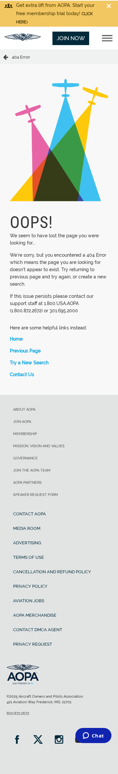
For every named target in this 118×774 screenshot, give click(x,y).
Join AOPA (22, 422)
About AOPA (24, 409)
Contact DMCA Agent (37, 629)
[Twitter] (38, 740)
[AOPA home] (22, 39)
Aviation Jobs (28, 600)
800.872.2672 (18, 713)
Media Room (26, 528)
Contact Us (22, 374)
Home (16, 339)
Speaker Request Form (35, 495)
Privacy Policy (30, 586)
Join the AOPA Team (31, 470)
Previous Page (25, 350)
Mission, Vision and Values (39, 446)
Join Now (71, 38)
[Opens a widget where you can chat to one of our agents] (93, 736)
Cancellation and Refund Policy (52, 571)
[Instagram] (59, 740)
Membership (25, 434)
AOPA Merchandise (34, 615)
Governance (25, 458)
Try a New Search (29, 362)
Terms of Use (28, 557)
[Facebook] (17, 740)
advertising (27, 542)
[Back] (7, 56)
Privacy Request (32, 644)
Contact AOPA (29, 513)
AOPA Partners (27, 482)
